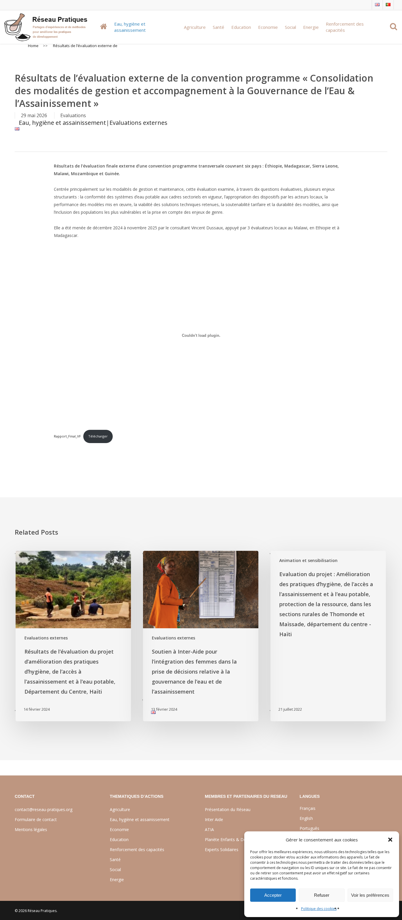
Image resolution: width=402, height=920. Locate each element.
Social (115, 869)
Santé (115, 859)
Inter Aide (214, 819)
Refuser (321, 895)
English (306, 818)
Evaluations (73, 115)
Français (307, 808)
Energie (117, 879)
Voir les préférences (370, 895)
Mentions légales (31, 829)
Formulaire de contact (36, 819)
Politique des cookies (319, 908)
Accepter (273, 895)
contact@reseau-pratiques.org (43, 809)
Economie (119, 829)
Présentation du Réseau (227, 809)
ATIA (209, 829)
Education (119, 839)
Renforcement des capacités (137, 849)
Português (309, 828)
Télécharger (98, 436)
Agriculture (120, 809)
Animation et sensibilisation (308, 560)
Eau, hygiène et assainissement (62, 123)
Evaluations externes (138, 123)
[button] (390, 840)
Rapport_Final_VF (67, 436)
